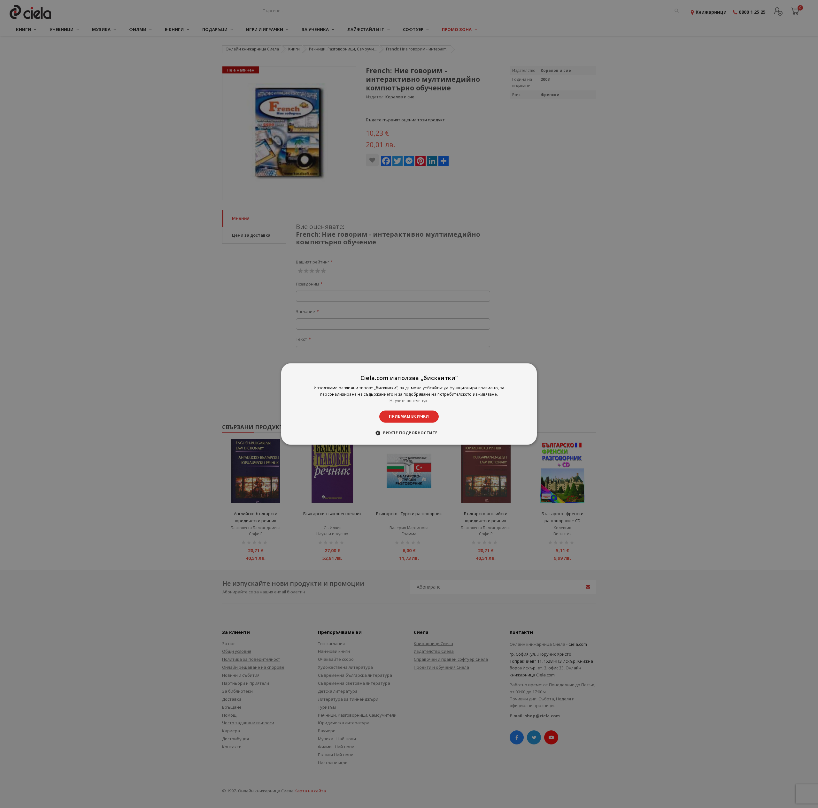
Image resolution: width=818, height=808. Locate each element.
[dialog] (409, 404)
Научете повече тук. (409, 400)
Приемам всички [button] (409, 416)
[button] (408, 433)
